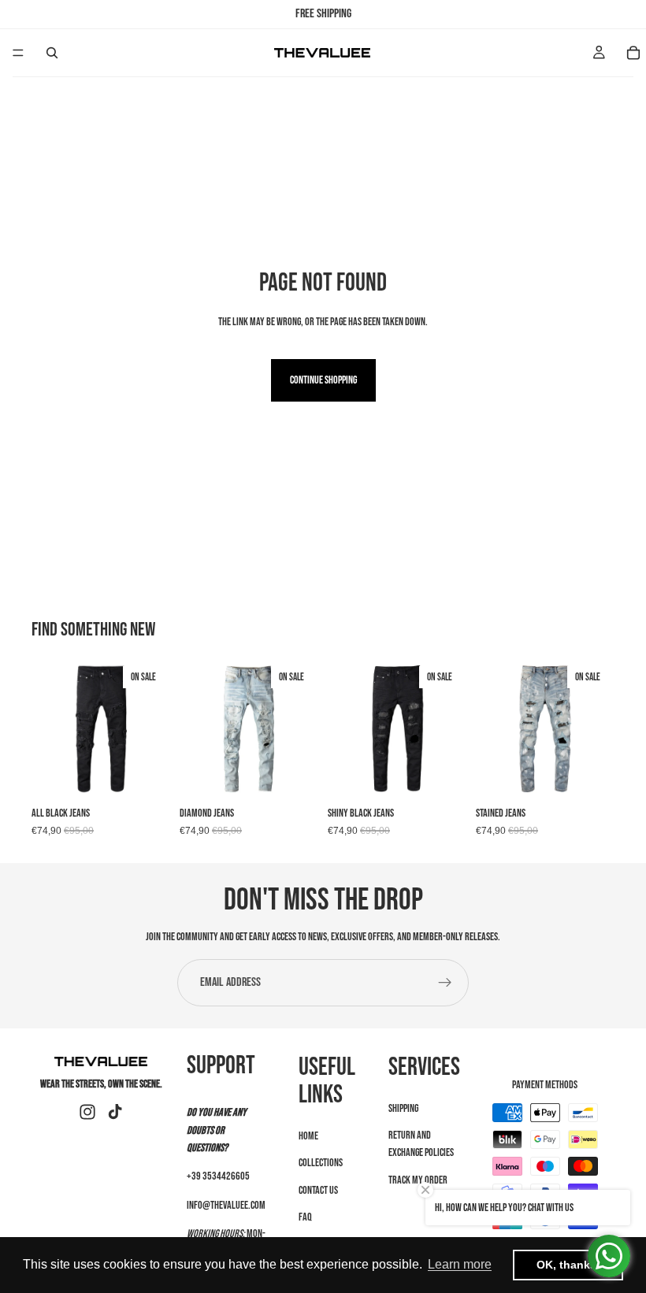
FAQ (305, 1217)
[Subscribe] (445, 982)
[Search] (52, 52)
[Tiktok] (115, 1111)
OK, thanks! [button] (568, 1264)
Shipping (403, 1107)
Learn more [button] (460, 1264)
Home (308, 1135)
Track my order (417, 1179)
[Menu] (18, 53)
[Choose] (146, 774)
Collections (321, 1162)
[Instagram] (87, 1111)
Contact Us (318, 1189)
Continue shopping (323, 380)
